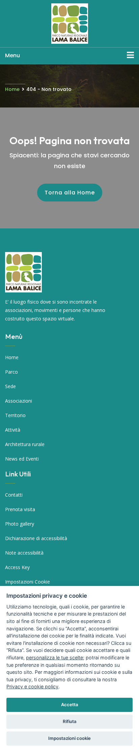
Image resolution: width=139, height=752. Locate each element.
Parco (11, 372)
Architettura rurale (25, 444)
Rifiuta (70, 721)
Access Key (17, 567)
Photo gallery (19, 524)
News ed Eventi (22, 459)
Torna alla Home (70, 192)
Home (12, 89)
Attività (12, 430)
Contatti (14, 495)
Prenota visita (20, 509)
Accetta (69, 704)
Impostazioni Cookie (27, 581)
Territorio (15, 415)
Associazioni (18, 401)
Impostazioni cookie (69, 738)
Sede (10, 386)
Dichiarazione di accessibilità (36, 538)
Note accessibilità (24, 553)
